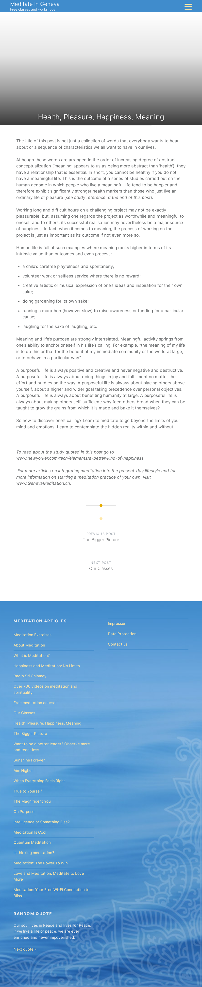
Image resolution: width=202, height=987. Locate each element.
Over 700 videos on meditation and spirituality (45, 689)
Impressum (117, 623)
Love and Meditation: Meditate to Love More (49, 876)
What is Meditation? (32, 655)
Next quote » (25, 949)
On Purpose (24, 811)
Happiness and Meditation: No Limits (47, 665)
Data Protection (122, 633)
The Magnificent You (32, 801)
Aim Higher (23, 770)
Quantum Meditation (32, 842)
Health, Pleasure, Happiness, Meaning (47, 723)
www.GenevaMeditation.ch (43, 483)
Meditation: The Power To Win (41, 863)
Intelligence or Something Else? (42, 822)
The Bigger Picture (30, 733)
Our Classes (24, 713)
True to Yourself (28, 791)
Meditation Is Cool (30, 832)
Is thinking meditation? (34, 852)
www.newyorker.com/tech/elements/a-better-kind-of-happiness (80, 458)
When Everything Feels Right (39, 780)
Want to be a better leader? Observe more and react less (52, 747)
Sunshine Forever (29, 760)
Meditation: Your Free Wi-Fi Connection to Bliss (51, 892)
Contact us (118, 644)
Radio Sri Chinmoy (30, 676)
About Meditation (29, 645)
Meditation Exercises (32, 634)
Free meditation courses (35, 702)
